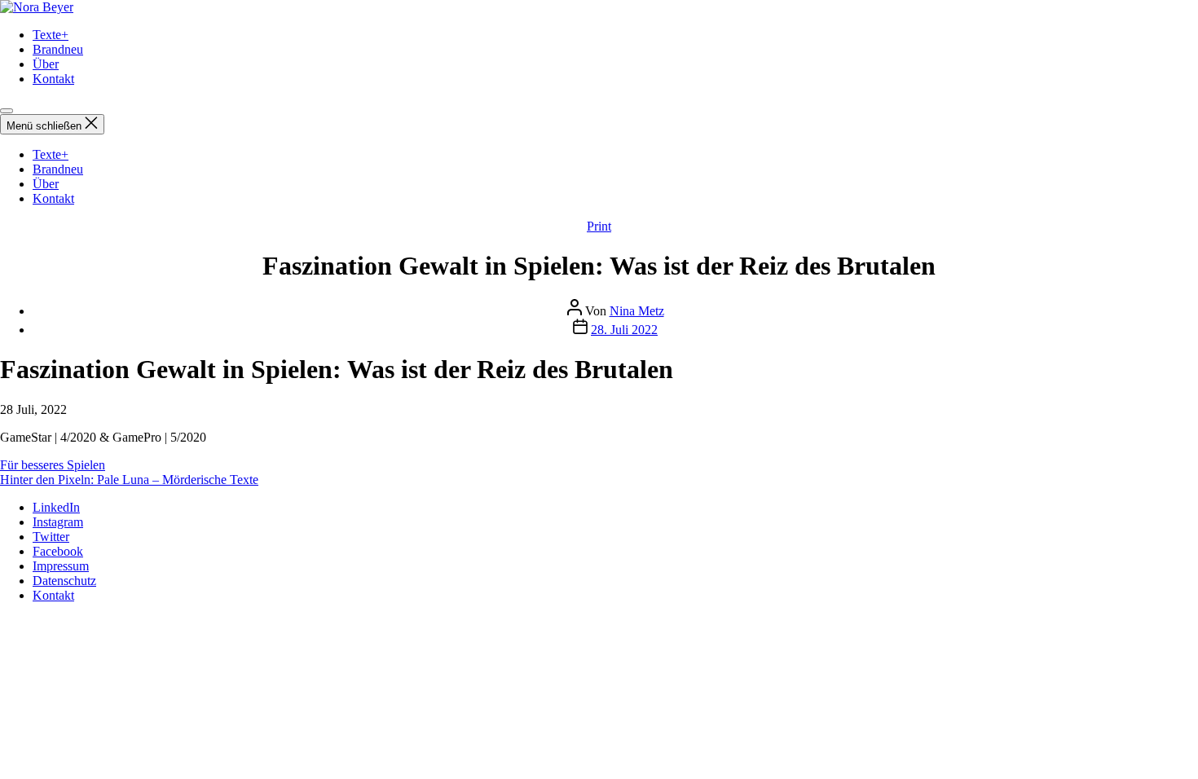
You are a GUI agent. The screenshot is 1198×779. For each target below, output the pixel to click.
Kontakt (53, 79)
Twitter (51, 537)
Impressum (61, 566)
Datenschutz (64, 581)
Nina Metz (637, 311)
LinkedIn (56, 507)
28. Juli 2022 (624, 330)
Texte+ (50, 35)
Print (599, 226)
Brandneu (58, 49)
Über (46, 64)
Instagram (58, 522)
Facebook (58, 551)
